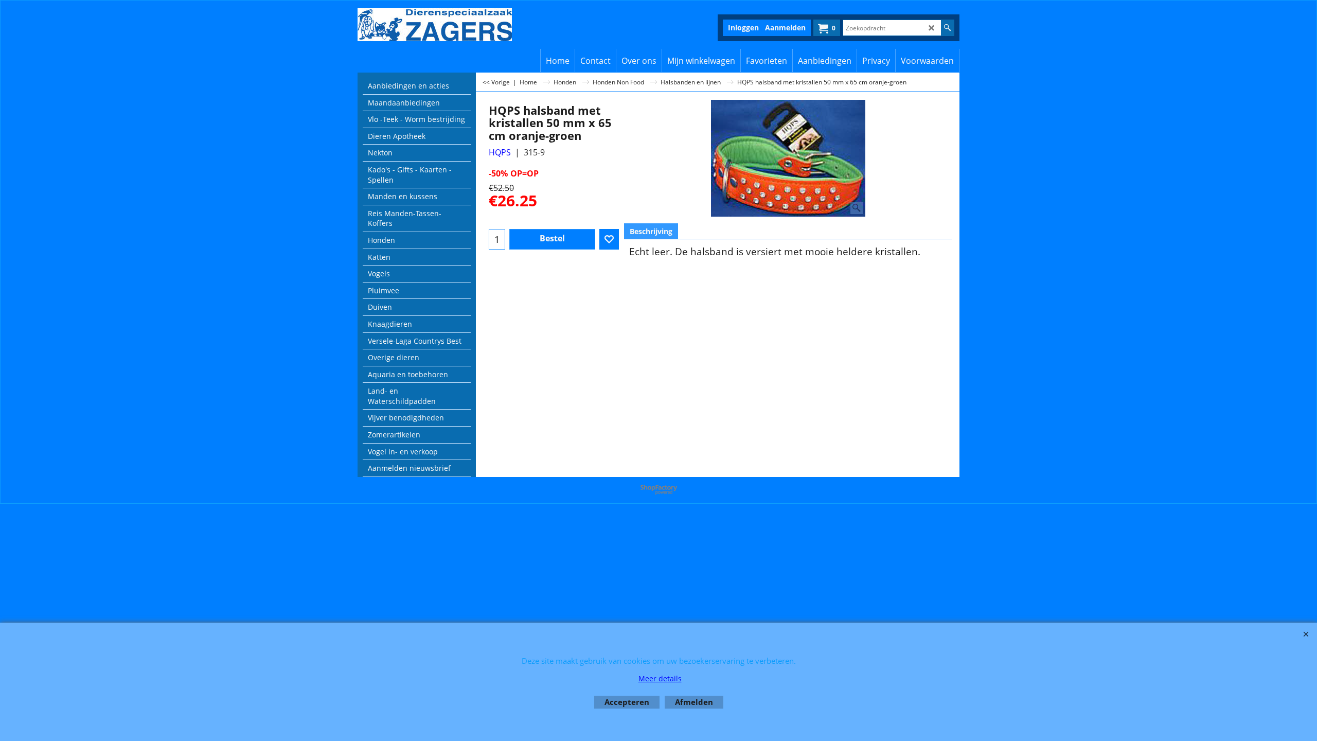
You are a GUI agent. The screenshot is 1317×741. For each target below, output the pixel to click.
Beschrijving (651, 231)
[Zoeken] (947, 28)
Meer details (660, 678)
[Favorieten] (609, 239)
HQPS (500, 152)
